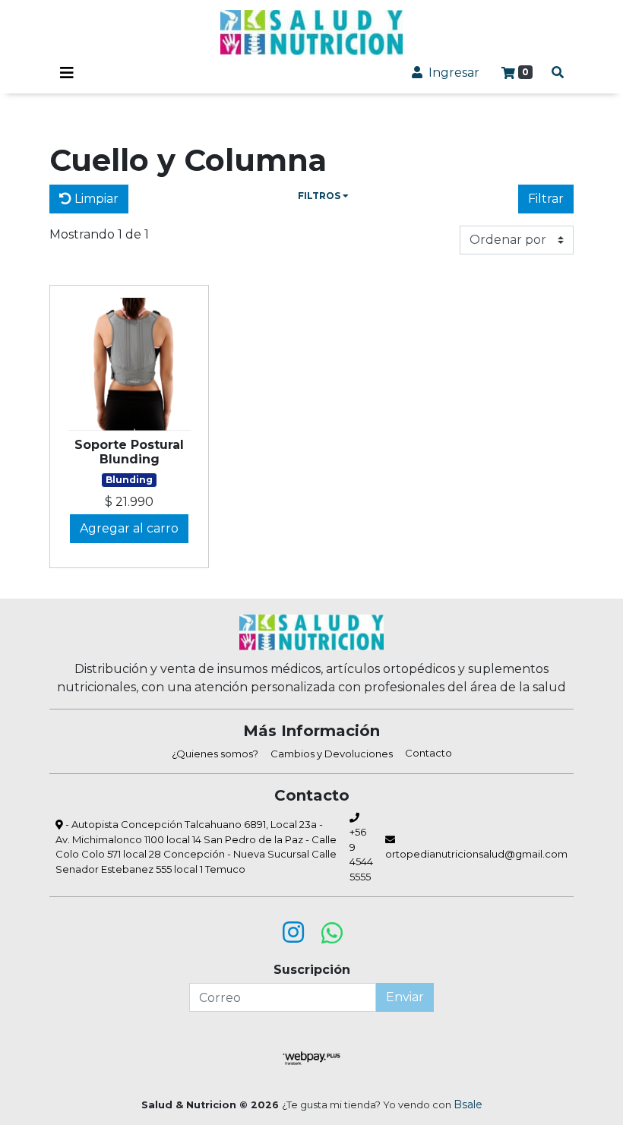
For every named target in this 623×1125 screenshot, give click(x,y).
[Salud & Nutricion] (311, 32)
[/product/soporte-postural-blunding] (129, 364)
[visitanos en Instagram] (293, 932)
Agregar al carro (129, 528)
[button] (323, 199)
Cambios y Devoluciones (331, 753)
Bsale (468, 1104)
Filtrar (546, 198)
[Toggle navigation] (67, 72)
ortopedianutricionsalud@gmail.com (476, 854)
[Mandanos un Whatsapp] (332, 933)
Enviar (405, 997)
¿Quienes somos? (215, 753)
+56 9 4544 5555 (361, 854)
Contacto (428, 753)
